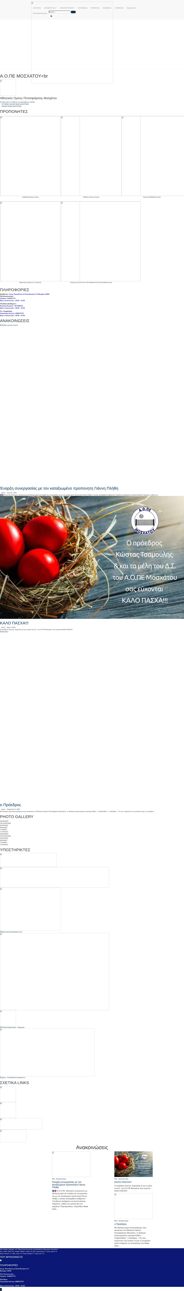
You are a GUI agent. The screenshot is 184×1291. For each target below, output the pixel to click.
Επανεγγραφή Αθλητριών (40, 13)
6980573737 (19, 313)
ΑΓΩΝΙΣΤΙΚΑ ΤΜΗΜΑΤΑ (67, 8)
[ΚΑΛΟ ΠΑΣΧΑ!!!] (92, 557)
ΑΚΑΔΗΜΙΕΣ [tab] (4, 821)
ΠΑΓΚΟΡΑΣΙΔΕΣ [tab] (5, 823)
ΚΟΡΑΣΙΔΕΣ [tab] (4, 825)
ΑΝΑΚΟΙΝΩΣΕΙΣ (82, 8)
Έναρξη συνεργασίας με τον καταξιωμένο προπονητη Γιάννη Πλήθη (59, 488)
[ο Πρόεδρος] (92, 716)
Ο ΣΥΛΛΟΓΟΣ (37, 8)
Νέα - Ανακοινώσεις (59, 1179)
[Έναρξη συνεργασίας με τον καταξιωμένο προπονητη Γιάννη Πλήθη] (92, 404)
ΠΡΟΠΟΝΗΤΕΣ (95, 8)
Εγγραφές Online (132, 8)
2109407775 (11, 298)
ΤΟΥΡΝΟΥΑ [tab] (4, 832)
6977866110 (19, 306)
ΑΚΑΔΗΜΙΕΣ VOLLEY (50, 8)
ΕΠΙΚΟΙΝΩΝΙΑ (119, 8)
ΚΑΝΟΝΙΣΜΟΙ (107, 8)
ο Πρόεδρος (10, 805)
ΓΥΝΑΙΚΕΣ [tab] (3, 829)
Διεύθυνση (4, 294)
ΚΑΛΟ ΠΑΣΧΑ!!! (14, 623)
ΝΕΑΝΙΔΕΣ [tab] (3, 827)
